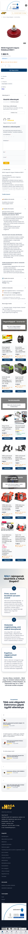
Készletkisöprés (5, 836)
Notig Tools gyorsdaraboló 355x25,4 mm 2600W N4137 (15, 741)
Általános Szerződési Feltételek (8, 885)
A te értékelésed (7, 134)
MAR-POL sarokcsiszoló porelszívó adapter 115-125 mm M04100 (13, 723)
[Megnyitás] (13, 5)
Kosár (3, 897)
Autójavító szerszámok (6, 844)
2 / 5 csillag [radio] (7, 136)
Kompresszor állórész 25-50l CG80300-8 (15, 771)
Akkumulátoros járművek (7, 839)
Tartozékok (4, 876)
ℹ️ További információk (8, 278)
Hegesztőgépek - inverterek (7, 83)
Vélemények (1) (6, 95)
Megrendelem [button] (7, 359)
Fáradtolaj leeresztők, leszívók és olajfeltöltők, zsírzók (13, 849)
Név (4, 152)
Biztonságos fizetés (7, 303)
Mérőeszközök (5, 860)
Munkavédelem (5, 865)
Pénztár (3, 899)
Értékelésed (6, 140)
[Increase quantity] (9, 65)
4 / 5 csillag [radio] (11, 136)
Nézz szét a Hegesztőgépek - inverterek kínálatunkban (14, 327)
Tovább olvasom (6, 194)
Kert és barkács (5, 852)
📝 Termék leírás (6, 169)
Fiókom (3, 902)
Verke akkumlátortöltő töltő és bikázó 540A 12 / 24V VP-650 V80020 (15, 785)
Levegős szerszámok (6, 857)
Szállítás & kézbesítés (7, 288)
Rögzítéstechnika (5, 873)
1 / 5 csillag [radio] (4, 136)
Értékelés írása (14, 112)
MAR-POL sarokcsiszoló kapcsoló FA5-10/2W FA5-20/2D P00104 (15, 756)
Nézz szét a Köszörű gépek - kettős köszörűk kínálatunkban (14, 485)
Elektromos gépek (5, 847)
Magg (3, 88)
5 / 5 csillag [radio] (14, 136)
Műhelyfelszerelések (6, 863)
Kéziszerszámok (5, 855)
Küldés (6, 163)
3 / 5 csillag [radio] (9, 136)
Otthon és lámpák (5, 871)
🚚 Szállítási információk (8, 199)
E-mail (5, 157)
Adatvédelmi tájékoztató (7, 888)
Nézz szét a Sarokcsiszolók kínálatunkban (14, 405)
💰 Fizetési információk (8, 209)
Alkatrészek (4, 841)
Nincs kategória (5, 868)
